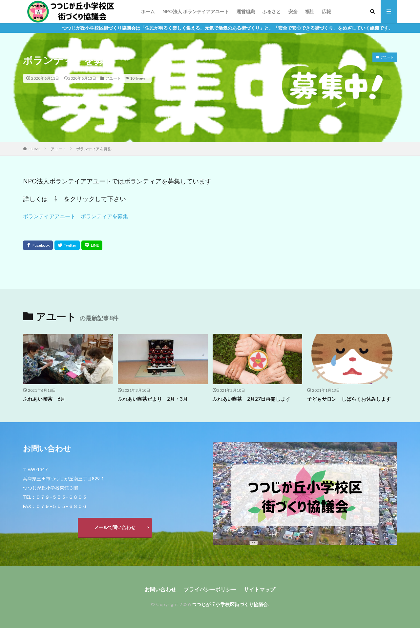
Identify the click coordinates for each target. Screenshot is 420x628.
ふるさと (271, 11)
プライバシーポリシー (210, 589)
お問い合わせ (160, 589)
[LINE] (91, 245)
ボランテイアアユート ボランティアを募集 (75, 216)
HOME (35, 148)
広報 (326, 11)
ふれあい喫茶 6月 (44, 399)
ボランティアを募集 (94, 148)
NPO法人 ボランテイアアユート (195, 11)
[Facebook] (38, 245)
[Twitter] (67, 245)
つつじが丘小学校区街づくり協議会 (230, 604)
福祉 (309, 11)
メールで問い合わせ (115, 527)
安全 (293, 11)
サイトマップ (259, 589)
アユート (113, 78)
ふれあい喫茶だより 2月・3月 (153, 399)
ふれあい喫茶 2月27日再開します (251, 399)
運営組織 (246, 11)
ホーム (148, 11)
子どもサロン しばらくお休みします (349, 399)
